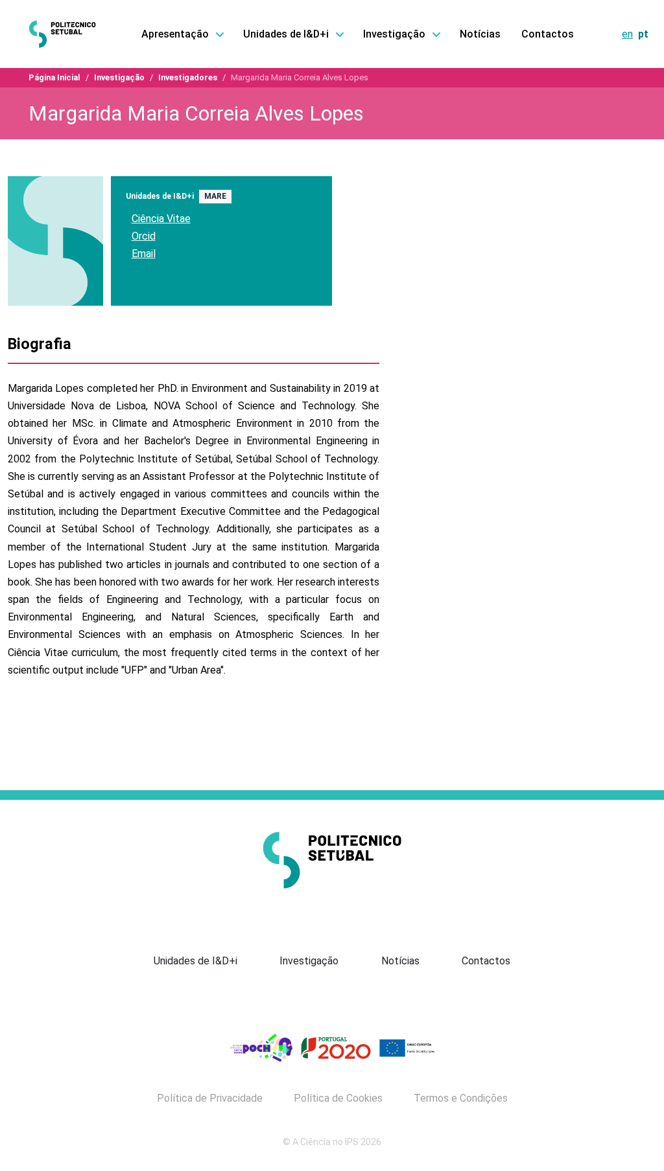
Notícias (480, 34)
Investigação (119, 77)
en (627, 34)
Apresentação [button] (175, 34)
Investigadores (187, 77)
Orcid (144, 236)
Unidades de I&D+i (195, 961)
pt (643, 34)
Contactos (547, 34)
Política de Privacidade (210, 1098)
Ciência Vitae (161, 218)
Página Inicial (54, 77)
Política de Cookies (338, 1098)
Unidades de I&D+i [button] (286, 34)
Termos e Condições (461, 1098)
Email (144, 253)
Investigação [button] (394, 34)
